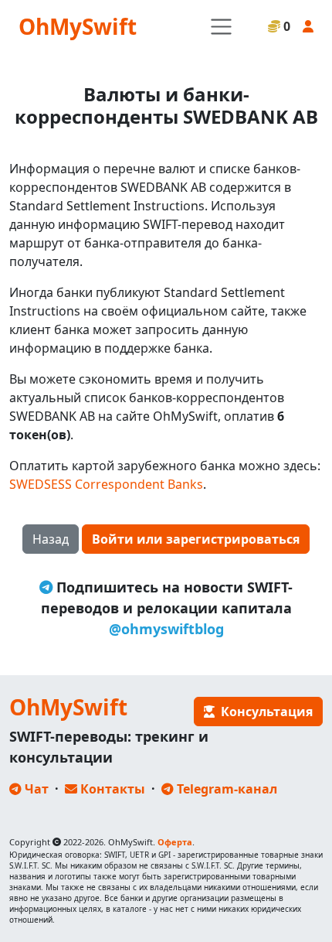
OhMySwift (78, 26)
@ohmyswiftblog (166, 628)
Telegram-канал (225, 788)
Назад (50, 539)
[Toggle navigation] (221, 27)
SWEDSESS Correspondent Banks (106, 484)
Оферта (175, 842)
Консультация (264, 711)
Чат (35, 788)
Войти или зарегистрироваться (196, 539)
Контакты (111, 788)
